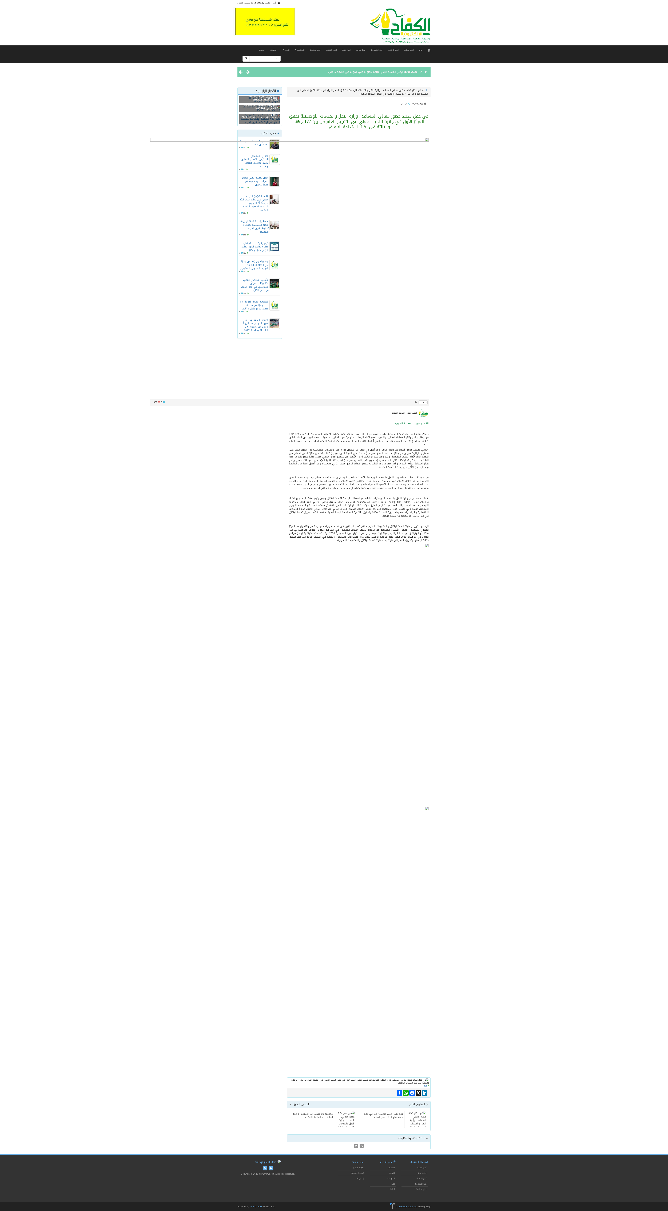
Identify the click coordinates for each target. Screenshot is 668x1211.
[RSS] (355, 1146)
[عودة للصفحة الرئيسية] (400, 27)
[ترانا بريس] (392, 1206)
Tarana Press (256, 1207)
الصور (286, 50)
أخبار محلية (409, 50)
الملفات (273, 50)
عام (420, 50)
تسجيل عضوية (357, 1173)
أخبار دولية (360, 50)
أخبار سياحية (315, 50)
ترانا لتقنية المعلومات (407, 1206)
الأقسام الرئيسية (419, 1162)
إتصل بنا (360, 1178)
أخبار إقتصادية (377, 50)
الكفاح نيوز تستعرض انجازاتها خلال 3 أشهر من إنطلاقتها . (260, 107)
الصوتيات (391, 1178)
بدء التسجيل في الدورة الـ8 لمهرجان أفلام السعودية (263, 98)
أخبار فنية (346, 50)
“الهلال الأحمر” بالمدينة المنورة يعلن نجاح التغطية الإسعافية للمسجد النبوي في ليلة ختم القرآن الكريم (260, 115)
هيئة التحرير (358, 1168)
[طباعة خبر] (416, 402)
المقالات (300, 50)
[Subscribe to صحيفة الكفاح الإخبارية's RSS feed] (361, 1146)
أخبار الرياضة (393, 50)
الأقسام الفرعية (388, 1162)
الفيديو (262, 50)
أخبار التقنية (331, 50)
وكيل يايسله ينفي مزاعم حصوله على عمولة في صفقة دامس (365, 72)
